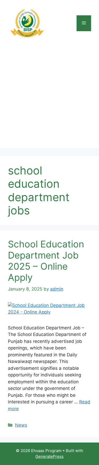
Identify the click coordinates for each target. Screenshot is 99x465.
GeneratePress (49, 456)
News (21, 425)
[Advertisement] (49, 98)
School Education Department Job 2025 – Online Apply (46, 260)
